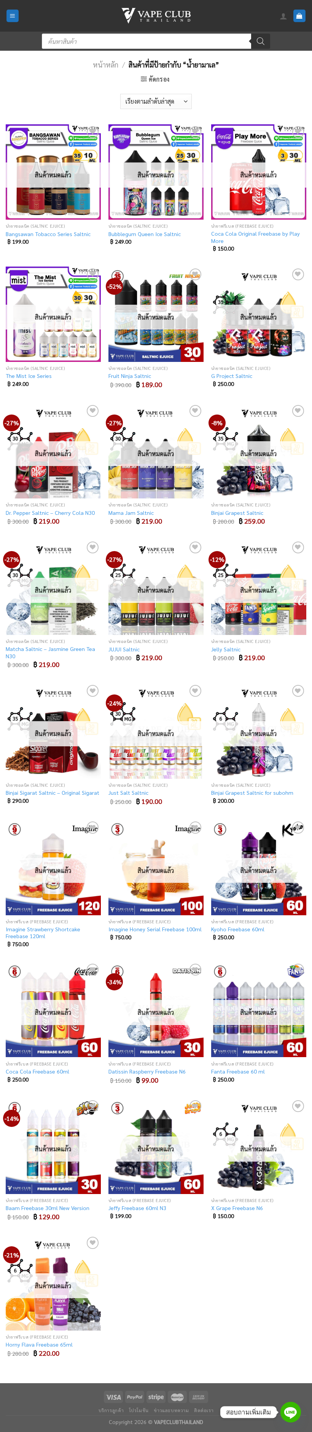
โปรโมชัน (139, 1410)
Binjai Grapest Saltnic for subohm (252, 792)
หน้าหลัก (105, 64)
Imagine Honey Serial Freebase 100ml (155, 929)
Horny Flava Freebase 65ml (39, 1344)
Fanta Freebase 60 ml (238, 1071)
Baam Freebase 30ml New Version (47, 1207)
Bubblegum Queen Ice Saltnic (144, 233)
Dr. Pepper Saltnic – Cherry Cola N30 (50, 512)
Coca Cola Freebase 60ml (37, 1071)
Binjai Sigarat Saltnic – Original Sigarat (52, 792)
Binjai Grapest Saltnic (237, 512)
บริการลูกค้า (111, 1410)
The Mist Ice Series (29, 375)
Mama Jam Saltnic (131, 512)
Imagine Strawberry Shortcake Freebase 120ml (43, 933)
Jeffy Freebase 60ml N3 (137, 1207)
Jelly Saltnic (225, 649)
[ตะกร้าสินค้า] (299, 16)
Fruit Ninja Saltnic (129, 375)
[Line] (290, 1412)
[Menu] (12, 16)
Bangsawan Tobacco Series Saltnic (48, 233)
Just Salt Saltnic (128, 792)
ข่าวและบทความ (171, 1410)
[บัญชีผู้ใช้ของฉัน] (283, 16)
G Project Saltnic (231, 375)
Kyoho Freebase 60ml (237, 929)
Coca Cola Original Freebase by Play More (255, 237)
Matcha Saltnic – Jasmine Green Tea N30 (50, 652)
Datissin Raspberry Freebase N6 (147, 1071)
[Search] (260, 41)
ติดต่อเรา (203, 1410)
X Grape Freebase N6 (237, 1207)
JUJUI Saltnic (124, 649)
